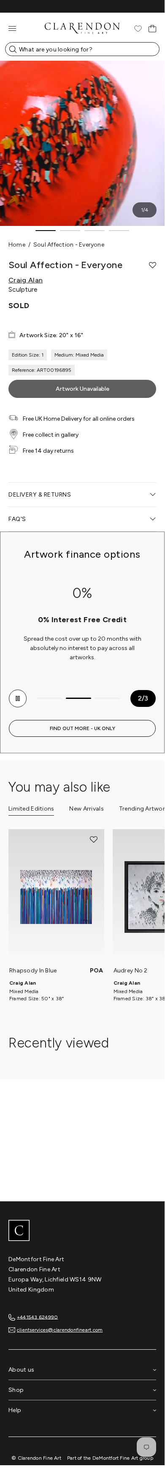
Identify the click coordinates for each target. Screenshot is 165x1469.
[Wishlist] (138, 28)
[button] (152, 265)
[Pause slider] (18, 698)
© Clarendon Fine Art (36, 1458)
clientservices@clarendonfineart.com (60, 1330)
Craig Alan (25, 280)
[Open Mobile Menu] (12, 28)
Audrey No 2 (131, 970)
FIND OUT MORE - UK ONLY (82, 728)
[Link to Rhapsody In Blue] (56, 897)
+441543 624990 (37, 1317)
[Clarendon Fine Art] (82, 1231)
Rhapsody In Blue (33, 970)
